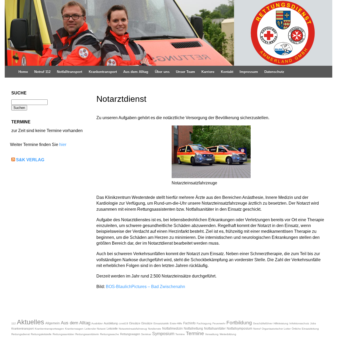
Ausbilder (97, 323)
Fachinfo (189, 323)
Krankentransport (103, 72)
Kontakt (227, 72)
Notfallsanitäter (215, 328)
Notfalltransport (69, 72)
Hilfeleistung (281, 323)
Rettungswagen (130, 334)
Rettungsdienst (20, 334)
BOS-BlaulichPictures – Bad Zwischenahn (145, 286)
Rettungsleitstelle (41, 334)
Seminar (146, 334)
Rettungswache (109, 334)
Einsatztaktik (161, 323)
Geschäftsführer (262, 323)
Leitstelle (112, 328)
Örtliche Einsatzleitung (305, 328)
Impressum (249, 72)
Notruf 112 (42, 72)
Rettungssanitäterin (87, 334)
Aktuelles (30, 322)
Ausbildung (111, 323)
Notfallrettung (193, 328)
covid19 (123, 323)
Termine (180, 334)
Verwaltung (212, 334)
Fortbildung (239, 322)
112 (13, 323)
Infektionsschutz (299, 323)
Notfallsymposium (239, 328)
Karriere (207, 72)
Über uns (162, 72)
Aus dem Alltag (135, 72)
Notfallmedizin (172, 328)
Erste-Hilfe (176, 323)
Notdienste (154, 328)
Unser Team (185, 72)
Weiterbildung (228, 334)
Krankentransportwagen (49, 328)
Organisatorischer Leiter (276, 328)
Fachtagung (204, 323)
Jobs (313, 323)
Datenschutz (274, 72)
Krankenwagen (74, 328)
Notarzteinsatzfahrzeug (133, 328)
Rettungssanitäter (63, 334)
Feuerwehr (218, 323)
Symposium (163, 333)
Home (23, 72)
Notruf (257, 328)
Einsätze (134, 323)
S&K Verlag (30, 160)
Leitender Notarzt (95, 328)
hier (62, 144)
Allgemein (52, 323)
